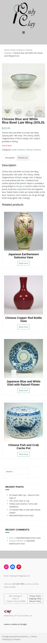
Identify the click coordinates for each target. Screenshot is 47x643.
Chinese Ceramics (33, 149)
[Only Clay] (23, 15)
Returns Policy (35, 601)
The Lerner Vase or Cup (19, 501)
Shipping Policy (35, 598)
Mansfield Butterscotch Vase (21, 515)
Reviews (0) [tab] (23, 157)
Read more (23, 263)
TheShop (6, 639)
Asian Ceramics (17, 50)
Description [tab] (10, 157)
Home (6, 50)
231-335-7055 (18, 584)
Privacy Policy (35, 596)
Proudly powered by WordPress (15, 636)
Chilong (18, 186)
